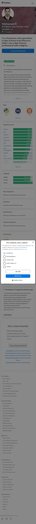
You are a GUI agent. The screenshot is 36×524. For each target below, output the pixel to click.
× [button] (33, 242)
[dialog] (18, 262)
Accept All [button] (18, 276)
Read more (24, 249)
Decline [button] (18, 271)
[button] (18, 280)
